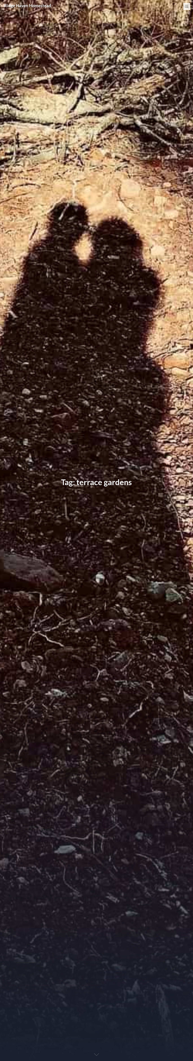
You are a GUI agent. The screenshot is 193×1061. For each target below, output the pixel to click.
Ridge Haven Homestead (27, 5)
